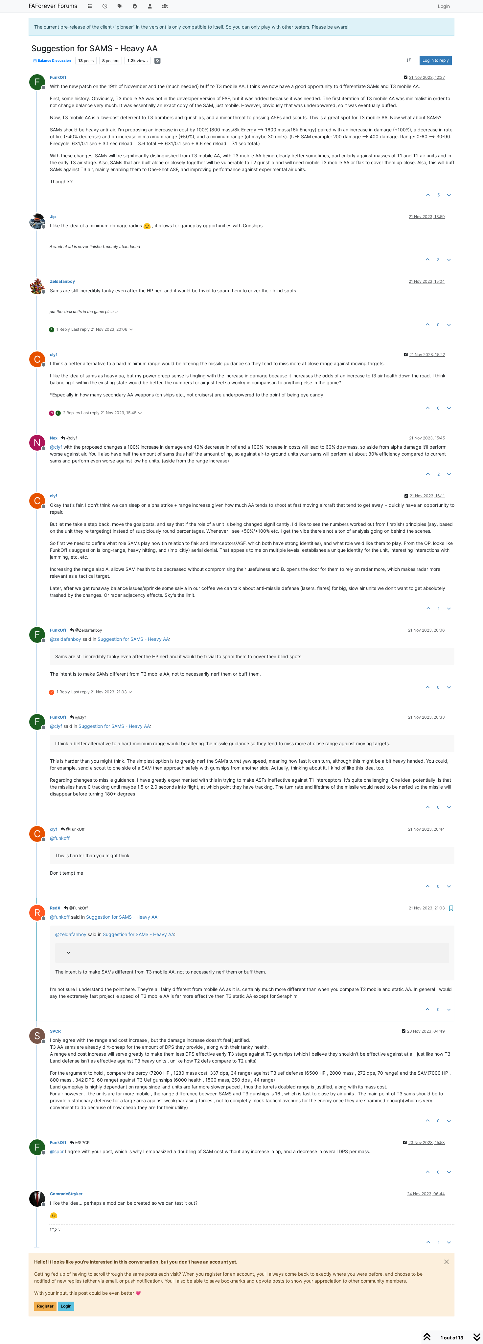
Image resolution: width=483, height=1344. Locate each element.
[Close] (446, 1262)
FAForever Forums (53, 5)
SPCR (55, 1031)
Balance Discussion (54, 60)
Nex (54, 438)
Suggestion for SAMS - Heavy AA (133, 639)
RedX (55, 908)
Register (45, 1306)
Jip (53, 216)
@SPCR (82, 1142)
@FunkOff (74, 829)
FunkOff (58, 77)
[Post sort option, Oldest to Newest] (408, 60)
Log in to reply (436, 60)
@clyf (71, 438)
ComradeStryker (66, 1193)
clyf (53, 354)
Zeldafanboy (62, 281)
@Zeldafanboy (88, 630)
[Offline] (39, 221)
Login (66, 1306)
